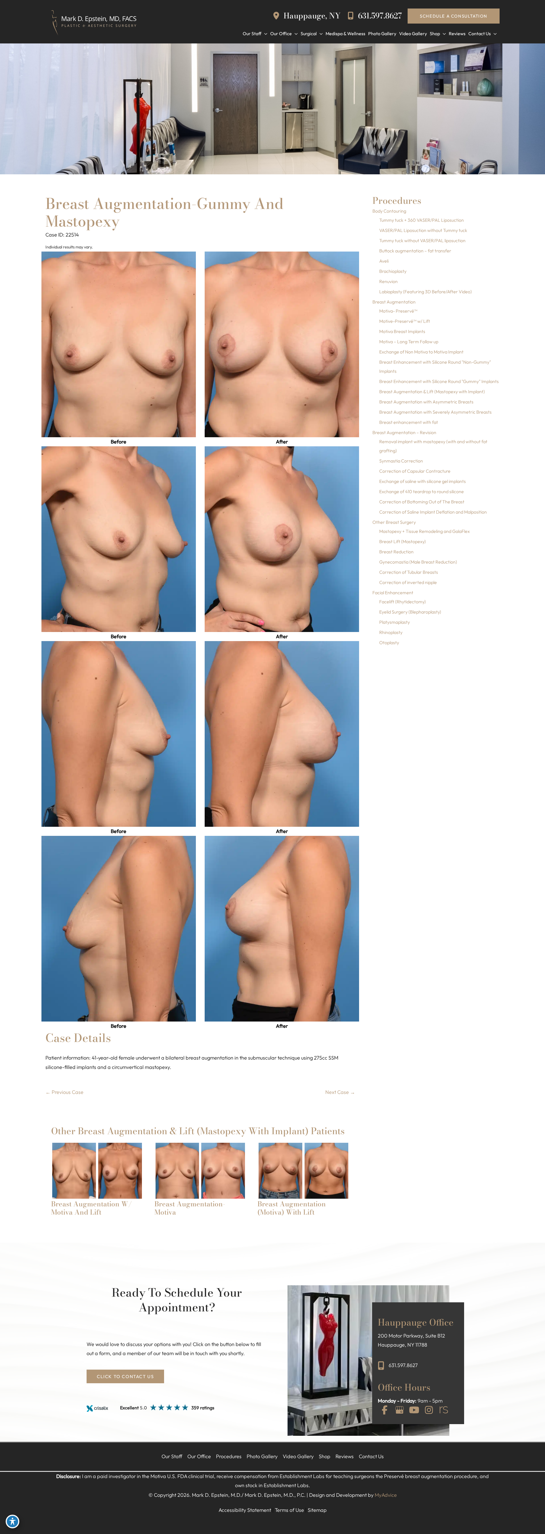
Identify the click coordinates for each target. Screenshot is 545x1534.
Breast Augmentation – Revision (404, 432)
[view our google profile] (399, 1410)
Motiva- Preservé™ (398, 311)
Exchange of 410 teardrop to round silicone (421, 491)
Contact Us (371, 1456)
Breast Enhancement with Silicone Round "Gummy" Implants (439, 381)
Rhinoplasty (391, 632)
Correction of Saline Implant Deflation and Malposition (433, 512)
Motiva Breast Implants (402, 331)
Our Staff (172, 1456)
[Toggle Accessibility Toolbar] (12, 1521)
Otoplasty (389, 642)
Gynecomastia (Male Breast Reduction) (418, 562)
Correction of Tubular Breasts (408, 572)
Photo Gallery (262, 1456)
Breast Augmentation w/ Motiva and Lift (91, 1208)
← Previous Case (64, 1092)
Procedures (229, 1456)
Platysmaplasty (394, 622)
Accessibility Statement (245, 1510)
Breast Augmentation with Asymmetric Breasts (426, 402)
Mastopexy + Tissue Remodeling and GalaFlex (424, 531)
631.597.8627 (379, 16)
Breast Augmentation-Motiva (189, 1208)
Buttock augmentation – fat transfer (415, 251)
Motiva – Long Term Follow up (408, 341)
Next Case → (340, 1092)
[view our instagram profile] (429, 1410)
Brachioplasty (392, 271)
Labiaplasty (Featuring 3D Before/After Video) (425, 291)
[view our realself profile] (443, 1410)
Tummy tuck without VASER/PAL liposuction (422, 240)
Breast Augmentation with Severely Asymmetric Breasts (435, 412)
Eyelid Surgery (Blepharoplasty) (410, 612)
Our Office (199, 1456)
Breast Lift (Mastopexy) (402, 541)
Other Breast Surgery (394, 522)
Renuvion (388, 281)
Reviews (345, 1456)
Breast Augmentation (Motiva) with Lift (291, 1208)
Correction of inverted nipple (408, 582)
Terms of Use (289, 1510)
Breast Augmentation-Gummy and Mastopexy (164, 212)
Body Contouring (389, 211)
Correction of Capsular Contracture (414, 471)
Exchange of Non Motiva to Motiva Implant (421, 352)
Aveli (384, 261)
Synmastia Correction (401, 461)
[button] (454, 16)
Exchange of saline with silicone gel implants (422, 481)
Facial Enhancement (392, 592)
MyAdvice (386, 1495)
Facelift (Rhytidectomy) (402, 601)
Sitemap (317, 1510)
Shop (324, 1456)
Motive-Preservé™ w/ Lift (404, 321)
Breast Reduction (396, 551)
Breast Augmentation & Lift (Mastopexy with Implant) (432, 391)
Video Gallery (298, 1456)
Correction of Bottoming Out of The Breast (421, 502)
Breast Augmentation (394, 302)
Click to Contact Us (125, 1376)
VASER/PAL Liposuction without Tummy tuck (423, 230)
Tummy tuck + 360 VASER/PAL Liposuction (421, 220)
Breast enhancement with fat (408, 422)
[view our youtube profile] (414, 1410)
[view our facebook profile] (384, 1410)
